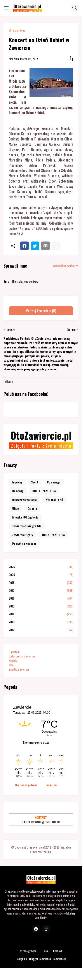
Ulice (15, 508)
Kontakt (13, 660)
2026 (41, 567)
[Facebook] (24, 246)
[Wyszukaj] (75, 8)
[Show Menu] (6, 8)
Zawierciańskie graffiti (26, 526)
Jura (11, 665)
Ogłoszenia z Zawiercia (22, 656)
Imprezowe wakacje (24, 499)
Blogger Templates (40, 958)
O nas (45, 950)
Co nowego (53, 482)
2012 (41, 630)
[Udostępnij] (69, 59)
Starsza (70, 329)
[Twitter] (35, 246)
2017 (41, 590)
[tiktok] (46, 929)
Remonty (17, 490)
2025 (41, 574)
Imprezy (17, 482)
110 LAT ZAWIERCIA (53, 534)
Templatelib (59, 958)
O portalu (14, 651)
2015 (41, 606)
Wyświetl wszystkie (64, 265)
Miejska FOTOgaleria (25, 517)
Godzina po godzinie (26, 785)
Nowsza (11, 329)
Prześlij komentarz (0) (41, 310)
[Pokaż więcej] (56, 246)
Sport (34, 482)
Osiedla (32, 508)
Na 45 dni (52, 785)
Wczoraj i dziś (54, 499)
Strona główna (17, 30)
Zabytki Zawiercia (19, 669)
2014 (41, 614)
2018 (41, 582)
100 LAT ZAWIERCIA (44, 490)
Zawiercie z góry (22, 534)
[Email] (45, 246)
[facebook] (36, 929)
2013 (41, 622)
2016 (41, 598)
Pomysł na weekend (24, 543)
